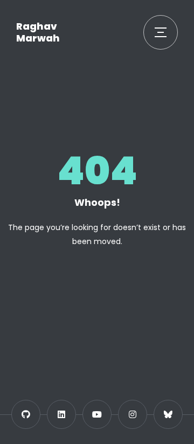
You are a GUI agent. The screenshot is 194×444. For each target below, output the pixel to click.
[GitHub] (25, 414)
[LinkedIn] (61, 414)
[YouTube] (97, 414)
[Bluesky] (168, 414)
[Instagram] (132, 414)
